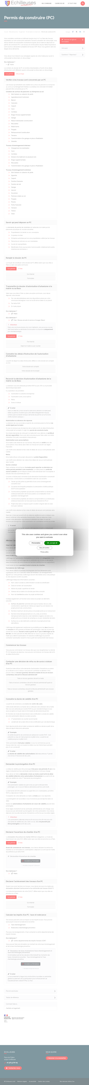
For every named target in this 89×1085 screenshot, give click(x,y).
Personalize (36, 543)
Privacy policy (44, 552)
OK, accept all (52, 543)
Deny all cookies (44, 547)
